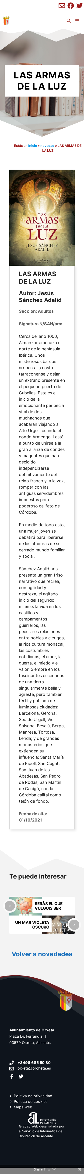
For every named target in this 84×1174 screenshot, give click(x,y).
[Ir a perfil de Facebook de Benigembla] (70, 5)
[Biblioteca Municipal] (6, 21)
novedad (47, 146)
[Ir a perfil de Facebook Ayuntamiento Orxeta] (11, 1076)
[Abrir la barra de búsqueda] (68, 21)
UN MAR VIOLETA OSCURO (32, 924)
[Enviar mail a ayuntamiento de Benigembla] (61, 5)
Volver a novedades (42, 954)
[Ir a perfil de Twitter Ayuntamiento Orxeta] (21, 1076)
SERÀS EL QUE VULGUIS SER (49, 906)
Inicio (32, 146)
